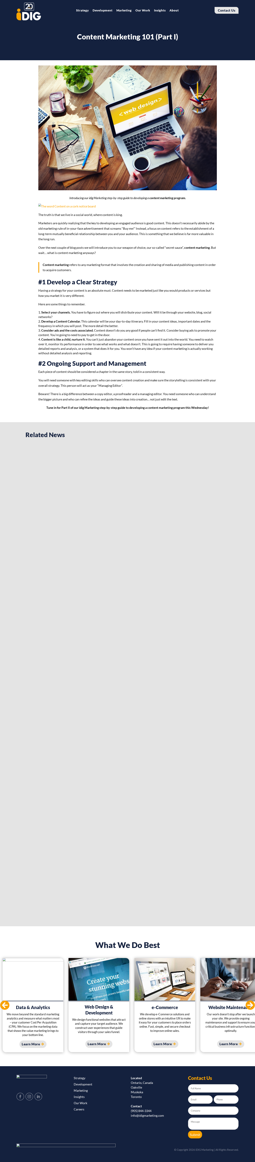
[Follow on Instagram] (29, 1096)
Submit (195, 1134)
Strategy (82, 10)
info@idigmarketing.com (147, 1115)
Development (103, 10)
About (174, 10)
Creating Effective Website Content (63, 737)
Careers (79, 1109)
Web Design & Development (99, 1009)
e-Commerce (165, 1007)
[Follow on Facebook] (20, 1096)
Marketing (124, 10)
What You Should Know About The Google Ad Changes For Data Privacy (98, 895)
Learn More (31, 1044)
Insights (159, 10)
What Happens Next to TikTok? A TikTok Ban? (73, 579)
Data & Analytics (33, 1007)
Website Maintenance (230, 1007)
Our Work (142, 10)
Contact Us (226, 10)
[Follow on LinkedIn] (38, 1096)
